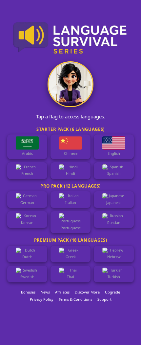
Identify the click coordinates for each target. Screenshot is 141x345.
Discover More (87, 292)
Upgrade (112, 292)
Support (104, 299)
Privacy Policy (41, 299)
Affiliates (62, 292)
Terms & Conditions (75, 299)
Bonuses (28, 292)
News (45, 292)
